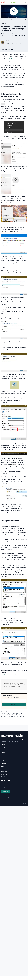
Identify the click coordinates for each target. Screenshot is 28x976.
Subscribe (14, 704)
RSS (8, 796)
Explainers (3, 750)
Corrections (4, 774)
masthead (23, 716)
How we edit (7, 44)
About (2, 766)
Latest (2, 760)
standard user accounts (13, 59)
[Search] (21, 2)
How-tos (3, 747)
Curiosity (3, 755)
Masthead (3, 769)
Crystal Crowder (11, 40)
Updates (3, 752)
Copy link (7, 49)
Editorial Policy (4, 771)
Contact (3, 776)
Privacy (25, 803)
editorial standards (14, 716)
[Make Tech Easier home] (9, 2)
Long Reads (4, 757)
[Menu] (25, 2)
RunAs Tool (15, 75)
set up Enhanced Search (11, 265)
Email (12, 49)
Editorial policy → (7, 688)
